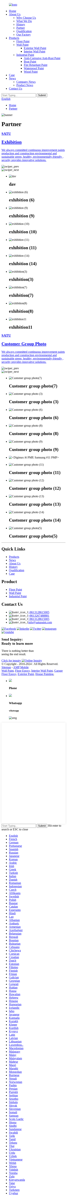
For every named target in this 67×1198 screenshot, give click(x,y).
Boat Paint (30, 61)
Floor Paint (22, 41)
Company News (26, 81)
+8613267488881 (38, 615)
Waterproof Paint (34, 68)
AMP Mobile (21, 667)
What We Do (24, 21)
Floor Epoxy (22, 670)
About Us (14, 14)
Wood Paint (31, 71)
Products (14, 38)
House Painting (44, 674)
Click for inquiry (11, 660)
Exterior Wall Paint (35, 48)
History (20, 24)
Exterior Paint (26, 674)
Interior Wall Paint (34, 51)
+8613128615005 (38, 612)
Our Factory (23, 34)
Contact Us (15, 88)
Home (12, 11)
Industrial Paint (25, 54)
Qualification (24, 31)
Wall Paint (22, 44)
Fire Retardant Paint (35, 65)
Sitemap (6, 667)
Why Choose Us (26, 17)
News (12, 78)
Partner (20, 27)
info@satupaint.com (40, 622)
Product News (24, 85)
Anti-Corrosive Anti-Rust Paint (42, 58)
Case (12, 75)
